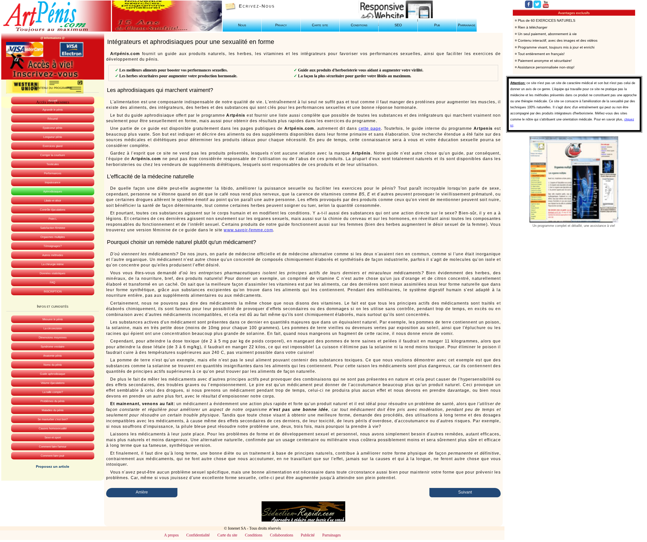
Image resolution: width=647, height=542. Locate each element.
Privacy (281, 25)
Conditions (359, 25)
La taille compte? (52, 391)
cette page (370, 128)
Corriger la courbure (52, 155)
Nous (242, 25)
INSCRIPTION (53, 291)
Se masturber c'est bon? (53, 419)
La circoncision (52, 328)
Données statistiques (52, 273)
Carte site (320, 25)
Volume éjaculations (53, 382)
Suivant (465, 492)
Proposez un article (52, 466)
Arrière (142, 492)
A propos (171, 535)
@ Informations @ (52, 37)
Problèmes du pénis (52, 401)
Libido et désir (52, 200)
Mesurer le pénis (52, 319)
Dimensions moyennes (53, 337)
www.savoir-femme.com (248, 230)
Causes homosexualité (53, 428)
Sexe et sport (52, 437)
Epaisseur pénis (52, 127)
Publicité (308, 535)
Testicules (53, 164)
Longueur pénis (52, 136)
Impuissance (52, 182)
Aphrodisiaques (52, 191)
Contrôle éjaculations (52, 209)
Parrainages (331, 535)
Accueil (52, 100)
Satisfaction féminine (52, 227)
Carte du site (227, 535)
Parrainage (466, 25)
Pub (437, 25)
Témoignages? (52, 246)
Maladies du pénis (53, 410)
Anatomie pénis (52, 355)
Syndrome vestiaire (52, 346)
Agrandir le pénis (52, 109)
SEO (398, 25)
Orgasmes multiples (52, 236)
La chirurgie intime (52, 264)
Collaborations (281, 535)
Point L (53, 218)
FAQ (52, 282)
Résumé (53, 118)
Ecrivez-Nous (257, 6)
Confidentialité (198, 535)
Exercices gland (52, 145)
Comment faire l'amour (52, 446)
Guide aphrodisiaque (52, 373)
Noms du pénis (52, 364)
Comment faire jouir (52, 455)
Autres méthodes (52, 255)
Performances (52, 173)
